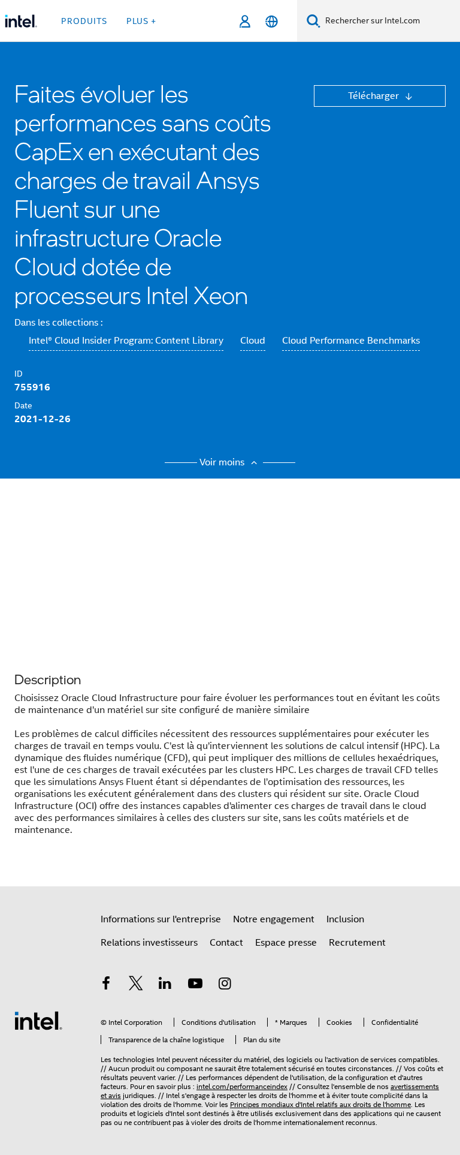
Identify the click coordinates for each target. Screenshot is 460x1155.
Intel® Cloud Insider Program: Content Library (126, 341)
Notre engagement (273, 919)
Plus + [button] (141, 21)
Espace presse (286, 943)
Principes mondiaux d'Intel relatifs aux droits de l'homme (320, 1104)
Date (23, 405)
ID (18, 373)
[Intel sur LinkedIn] (165, 985)
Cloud (252, 341)
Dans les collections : (58, 323)
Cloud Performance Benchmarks (351, 341)
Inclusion (345, 919)
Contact (226, 943)
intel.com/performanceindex (242, 1086)
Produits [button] (84, 21)
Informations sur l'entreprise (161, 919)
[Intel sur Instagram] (224, 985)
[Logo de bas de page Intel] (38, 1020)
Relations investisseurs (149, 943)
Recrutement (357, 943)
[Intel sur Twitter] (136, 985)
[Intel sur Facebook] (106, 985)
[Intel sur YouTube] (195, 985)
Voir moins (223, 462)
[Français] (271, 21)
